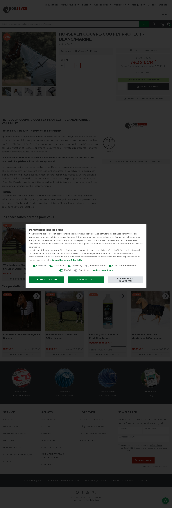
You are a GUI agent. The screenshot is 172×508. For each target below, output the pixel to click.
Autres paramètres (103, 270)
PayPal (67, 270)
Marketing (77, 265)
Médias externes (98, 265)
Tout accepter (47, 279)
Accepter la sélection (125, 279)
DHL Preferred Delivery (125, 265)
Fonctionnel (84, 270)
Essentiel (42, 265)
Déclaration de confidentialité (67, 260)
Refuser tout (86, 279)
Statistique (59, 265)
